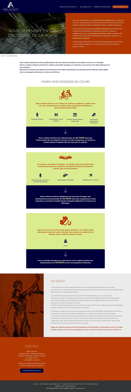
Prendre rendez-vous (120, 6)
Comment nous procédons (102, 6)
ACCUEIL (35, 384)
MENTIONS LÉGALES (92, 384)
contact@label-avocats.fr (32, 360)
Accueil (3, 55)
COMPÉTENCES (43, 384)
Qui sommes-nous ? (86, 6)
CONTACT (83, 384)
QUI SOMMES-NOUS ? (55, 384)
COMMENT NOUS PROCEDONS (70, 384)
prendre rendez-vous (32, 370)
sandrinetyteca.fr (80, 388)
